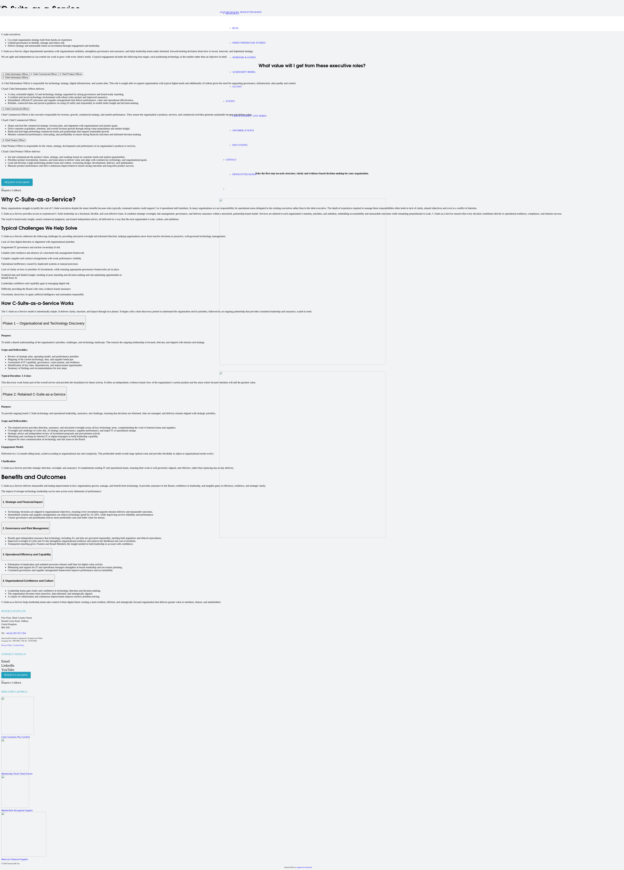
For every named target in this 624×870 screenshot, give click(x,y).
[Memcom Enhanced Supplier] (104, 835)
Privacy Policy (6, 645)
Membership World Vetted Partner (17, 773)
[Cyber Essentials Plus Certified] (104, 716)
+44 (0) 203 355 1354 (16, 633)
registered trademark (304, 867)
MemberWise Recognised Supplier (17, 810)
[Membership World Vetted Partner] (104, 755)
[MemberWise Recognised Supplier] (104, 792)
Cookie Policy (19, 645)
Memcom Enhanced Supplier (14, 859)
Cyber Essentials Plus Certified (15, 737)
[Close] (2, 188)
